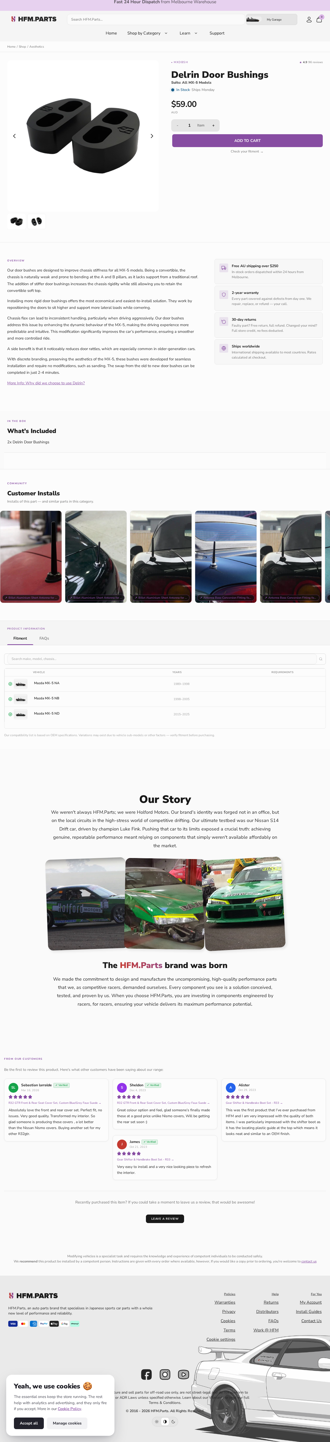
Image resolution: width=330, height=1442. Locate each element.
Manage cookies (67, 1423)
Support (217, 33)
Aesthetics (36, 47)
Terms (229, 1330)
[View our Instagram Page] (165, 1374)
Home (111, 33)
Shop (22, 47)
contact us (309, 1261)
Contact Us (311, 1321)
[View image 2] (36, 221)
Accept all (29, 1423)
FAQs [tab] (44, 638)
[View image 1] (16, 221)
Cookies (228, 1321)
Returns (271, 1302)
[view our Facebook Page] (146, 1374)
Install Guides (309, 1311)
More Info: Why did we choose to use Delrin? (46, 383)
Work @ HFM (266, 1330)
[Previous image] (14, 136)
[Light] (157, 1422)
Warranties (224, 1302)
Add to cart (247, 140)
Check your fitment (247, 151)
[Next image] (151, 136)
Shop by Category (143, 33)
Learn (185, 33)
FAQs (273, 1321)
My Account (311, 1302)
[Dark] (173, 1422)
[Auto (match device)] (165, 1422)
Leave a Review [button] (165, 1219)
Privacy (228, 1311)
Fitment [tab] (20, 638)
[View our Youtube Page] (183, 1374)
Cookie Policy (69, 1408)
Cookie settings (221, 1339)
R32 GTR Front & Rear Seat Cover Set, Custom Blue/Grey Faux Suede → (55, 1103)
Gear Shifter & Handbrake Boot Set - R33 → (254, 1103)
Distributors (267, 1311)
